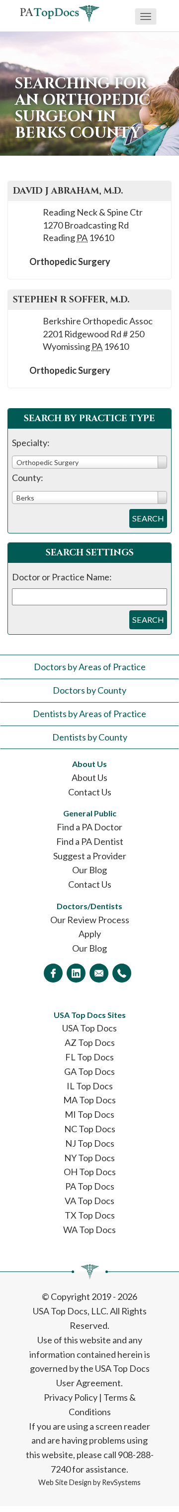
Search (148, 518)
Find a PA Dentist (89, 841)
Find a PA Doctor (89, 826)
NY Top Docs (89, 1157)
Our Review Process (89, 919)
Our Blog (89, 869)
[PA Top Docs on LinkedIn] (76, 973)
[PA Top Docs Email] (99, 973)
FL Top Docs (89, 1056)
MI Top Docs (89, 1114)
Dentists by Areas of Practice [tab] (89, 713)
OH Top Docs (90, 1171)
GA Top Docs (89, 1071)
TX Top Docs (90, 1215)
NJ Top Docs (89, 1143)
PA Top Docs (89, 1186)
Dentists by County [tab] (89, 737)
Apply (90, 933)
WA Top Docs (89, 1229)
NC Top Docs (89, 1128)
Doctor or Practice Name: (62, 576)
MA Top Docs (89, 1099)
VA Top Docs (89, 1200)
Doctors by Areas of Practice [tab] (90, 666)
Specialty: (31, 442)
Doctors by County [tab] (89, 690)
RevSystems (121, 1482)
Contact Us (89, 791)
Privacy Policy (70, 1397)
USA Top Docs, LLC (69, 1310)
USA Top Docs (89, 1027)
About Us (89, 777)
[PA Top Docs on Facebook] (53, 973)
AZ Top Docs (90, 1042)
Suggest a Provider (89, 855)
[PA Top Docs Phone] (121, 973)
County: (27, 477)
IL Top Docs (90, 1085)
